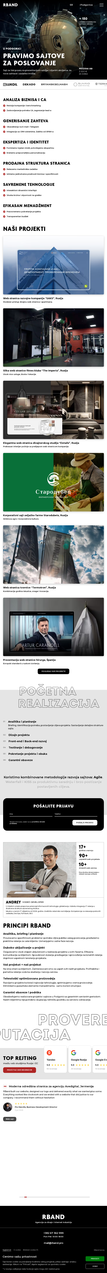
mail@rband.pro (53, 1243)
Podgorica (87, 5)
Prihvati (95, 1259)
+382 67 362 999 (54, 1233)
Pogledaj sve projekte (54, 671)
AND (10, 4)
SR (71, 5)
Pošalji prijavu (84, 823)
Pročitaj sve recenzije (19, 1070)
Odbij (95, 1266)
